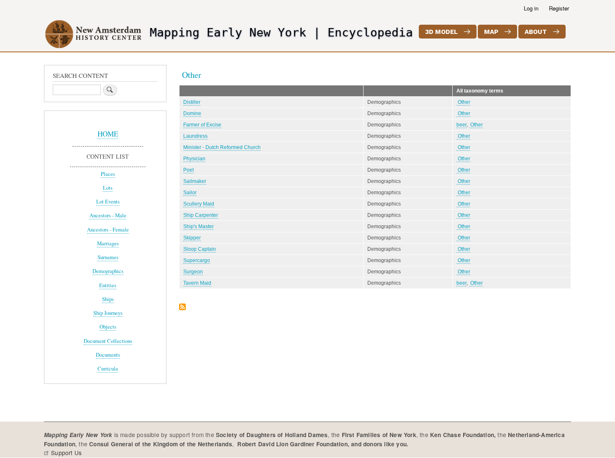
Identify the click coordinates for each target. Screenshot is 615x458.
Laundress (195, 136)
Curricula (107, 368)
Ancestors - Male (108, 215)
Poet (188, 170)
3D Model (441, 32)
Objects (108, 326)
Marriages (108, 243)
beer (461, 125)
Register (559, 8)
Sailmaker (194, 181)
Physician (194, 159)
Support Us (66, 452)
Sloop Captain (199, 249)
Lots (108, 187)
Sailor (190, 193)
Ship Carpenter (200, 215)
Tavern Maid (197, 283)
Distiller (191, 102)
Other (463, 102)
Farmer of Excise (202, 125)
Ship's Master (198, 226)
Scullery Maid (198, 204)
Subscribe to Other (182, 307)
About (536, 32)
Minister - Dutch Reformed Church (222, 147)
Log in (531, 8)
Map (491, 32)
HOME (107, 134)
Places (108, 174)
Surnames (107, 257)
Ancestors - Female (108, 229)
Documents (108, 354)
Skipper (192, 238)
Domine (192, 113)
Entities (107, 285)
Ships (108, 299)
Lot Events (108, 201)
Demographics (107, 271)
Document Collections (108, 341)
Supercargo (196, 260)
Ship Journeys (108, 312)
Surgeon (193, 272)
